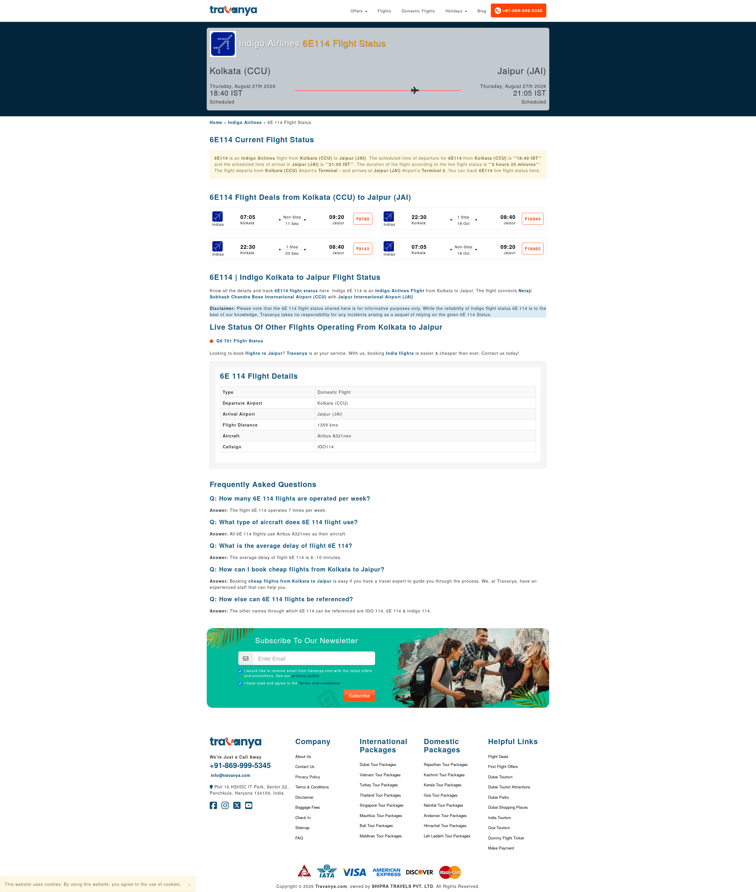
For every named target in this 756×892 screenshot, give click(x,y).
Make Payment (501, 848)
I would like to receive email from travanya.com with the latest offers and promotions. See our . (308, 673)
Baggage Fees (307, 807)
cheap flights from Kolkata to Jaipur (290, 581)
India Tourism (499, 817)
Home (216, 122)
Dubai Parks (498, 797)
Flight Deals (498, 756)
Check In (303, 817)
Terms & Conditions (312, 787)
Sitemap (302, 827)
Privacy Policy (307, 777)
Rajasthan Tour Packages (446, 764)
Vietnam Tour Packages (380, 774)
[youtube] (248, 807)
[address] (211, 787)
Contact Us (305, 766)
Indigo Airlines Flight (399, 290)
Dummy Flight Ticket (506, 838)
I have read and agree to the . (293, 683)
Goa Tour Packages (441, 795)
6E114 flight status (296, 290)
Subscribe (359, 695)
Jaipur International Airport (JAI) (375, 297)
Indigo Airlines (245, 122)
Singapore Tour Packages (382, 805)
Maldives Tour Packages (381, 836)
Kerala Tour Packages (443, 785)
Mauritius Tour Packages (381, 815)
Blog (482, 11)
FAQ (299, 838)
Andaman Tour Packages (445, 815)
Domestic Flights (418, 11)
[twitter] (237, 807)
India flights (400, 353)
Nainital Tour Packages (443, 805)
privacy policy (306, 675)
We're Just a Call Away (236, 757)
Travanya (297, 353)
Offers (357, 11)
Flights (384, 11)
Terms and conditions (320, 683)
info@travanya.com (230, 775)
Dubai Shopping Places (508, 807)
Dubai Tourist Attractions (509, 787)
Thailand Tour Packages (380, 795)
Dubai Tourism (500, 777)
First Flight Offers (503, 766)
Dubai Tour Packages (378, 764)
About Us (303, 756)
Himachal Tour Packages (445, 825)
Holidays (455, 11)
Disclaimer (304, 797)
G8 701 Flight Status (239, 341)
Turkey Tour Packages (379, 785)
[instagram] (225, 807)
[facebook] (213, 807)
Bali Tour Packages (376, 825)
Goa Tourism (499, 827)
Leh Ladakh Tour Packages (447, 836)
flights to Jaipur (264, 353)
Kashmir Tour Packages (444, 774)
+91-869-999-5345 (521, 10)
